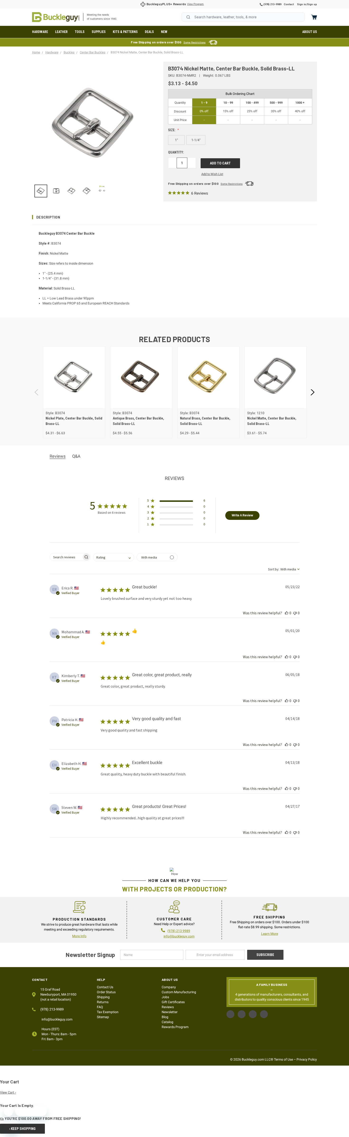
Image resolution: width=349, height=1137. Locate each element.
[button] (174, 217)
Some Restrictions (195, 42)
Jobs (165, 997)
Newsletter (170, 1012)
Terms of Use (283, 1059)
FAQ (100, 1007)
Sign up (312, 4)
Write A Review (242, 515)
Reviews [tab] (58, 456)
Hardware (40, 32)
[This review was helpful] (286, 612)
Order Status (106, 992)
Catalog (167, 1022)
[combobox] (243, 17)
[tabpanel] (74, 392)
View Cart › (8, 1092)
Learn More (269, 934)
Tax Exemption (107, 1012)
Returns (102, 1002)
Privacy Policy (307, 1059)
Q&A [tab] (76, 456)
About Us (309, 32)
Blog (165, 1017)
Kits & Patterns (125, 32)
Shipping (103, 997)
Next (312, 392)
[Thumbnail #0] (40, 191)
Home (56, 17)
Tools (80, 32)
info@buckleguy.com (179, 936)
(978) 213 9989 (178, 931)
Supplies (99, 32)
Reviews (168, 1007)
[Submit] (188, 17)
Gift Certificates (173, 1002)
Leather (61, 32)
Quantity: (176, 152)
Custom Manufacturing (179, 992)
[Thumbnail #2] (71, 191)
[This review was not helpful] (295, 612)
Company (169, 987)
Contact (289, 4)
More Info (79, 936)
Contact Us (105, 987)
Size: (172, 130)
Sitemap (103, 1017)
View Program (195, 4)
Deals (149, 32)
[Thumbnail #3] (86, 191)
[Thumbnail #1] (56, 191)
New (164, 32)
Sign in (301, 4)
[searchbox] (66, 557)
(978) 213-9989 (272, 4)
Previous (37, 392)
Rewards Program (175, 1027)
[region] (94, 191)
